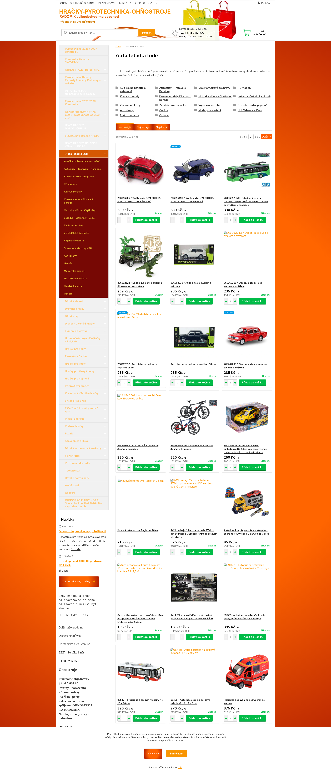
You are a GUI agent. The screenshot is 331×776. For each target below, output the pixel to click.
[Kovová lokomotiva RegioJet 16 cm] (140, 502)
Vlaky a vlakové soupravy (79, 176)
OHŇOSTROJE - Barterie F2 (82, 70)
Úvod (118, 46)
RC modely (70, 184)
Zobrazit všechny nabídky (76, 581)
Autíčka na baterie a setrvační (81, 161)
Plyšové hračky (74, 426)
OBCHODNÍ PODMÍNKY (82, 3)
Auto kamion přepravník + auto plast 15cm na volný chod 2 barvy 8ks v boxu (246, 532)
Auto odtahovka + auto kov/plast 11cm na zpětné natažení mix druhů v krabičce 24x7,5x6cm (140, 618)
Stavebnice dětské (77, 441)
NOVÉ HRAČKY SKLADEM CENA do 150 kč (81, 145)
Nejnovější (124, 127)
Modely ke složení (74, 271)
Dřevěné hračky (74, 309)
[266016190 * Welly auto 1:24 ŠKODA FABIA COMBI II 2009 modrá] (193, 170)
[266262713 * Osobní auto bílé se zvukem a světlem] (247, 255)
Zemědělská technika (76, 233)
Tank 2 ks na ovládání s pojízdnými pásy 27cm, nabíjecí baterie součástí (191, 616)
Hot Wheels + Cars (75, 278)
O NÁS (63, 3)
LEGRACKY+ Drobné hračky (82, 136)
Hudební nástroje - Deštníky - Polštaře (82, 340)
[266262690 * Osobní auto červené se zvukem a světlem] (247, 336)
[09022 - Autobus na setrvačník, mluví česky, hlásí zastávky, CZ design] (247, 587)
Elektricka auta (73, 286)
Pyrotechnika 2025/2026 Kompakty (80, 103)
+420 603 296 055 (191, 33)
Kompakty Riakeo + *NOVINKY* (77, 61)
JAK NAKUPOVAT (107, 3)
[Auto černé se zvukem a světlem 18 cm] (193, 336)
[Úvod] (85, 15)
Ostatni (70, 493)
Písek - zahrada (74, 418)
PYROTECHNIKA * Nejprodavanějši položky (80, 92)
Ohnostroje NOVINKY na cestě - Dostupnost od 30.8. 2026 (82, 115)
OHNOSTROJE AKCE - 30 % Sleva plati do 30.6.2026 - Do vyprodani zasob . (83, 503)
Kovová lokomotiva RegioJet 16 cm (137, 530)
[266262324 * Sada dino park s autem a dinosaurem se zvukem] (140, 255)
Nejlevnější (143, 127)
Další (265, 137)
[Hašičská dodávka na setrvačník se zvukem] (247, 672)
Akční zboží (72, 485)
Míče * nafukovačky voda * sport (81, 410)
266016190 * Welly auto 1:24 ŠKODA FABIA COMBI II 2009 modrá (192, 199)
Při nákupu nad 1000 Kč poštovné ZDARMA (81, 563)
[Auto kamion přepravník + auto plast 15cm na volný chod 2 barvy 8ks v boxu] (247, 502)
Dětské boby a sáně (77, 478)
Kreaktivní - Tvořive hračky (81, 393)
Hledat (147, 33)
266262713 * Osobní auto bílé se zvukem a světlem (243, 284)
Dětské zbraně (74, 301)
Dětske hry (72, 316)
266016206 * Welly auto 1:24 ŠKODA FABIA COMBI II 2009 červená (139, 199)
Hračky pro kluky (75, 364)
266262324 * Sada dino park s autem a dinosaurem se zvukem (139, 284)
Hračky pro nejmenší (77, 378)
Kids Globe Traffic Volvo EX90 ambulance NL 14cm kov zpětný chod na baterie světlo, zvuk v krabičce (245, 449)
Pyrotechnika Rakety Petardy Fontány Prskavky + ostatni (83, 80)
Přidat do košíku (146, 220)
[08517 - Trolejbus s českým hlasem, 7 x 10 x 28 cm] (140, 672)
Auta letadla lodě (77, 154)
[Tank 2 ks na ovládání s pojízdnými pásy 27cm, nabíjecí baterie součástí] (193, 587)
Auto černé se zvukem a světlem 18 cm (193, 364)
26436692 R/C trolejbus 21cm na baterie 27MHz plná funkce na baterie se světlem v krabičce (246, 201)
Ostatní (68, 293)
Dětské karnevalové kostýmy (83, 448)
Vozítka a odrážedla (77, 463)
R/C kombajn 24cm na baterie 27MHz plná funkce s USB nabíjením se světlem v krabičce (193, 534)
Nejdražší (161, 127)
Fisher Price (72, 456)
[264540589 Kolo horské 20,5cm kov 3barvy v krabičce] (140, 417)
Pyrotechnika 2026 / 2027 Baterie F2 (81, 50)
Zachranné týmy (73, 225)
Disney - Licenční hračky (80, 323)
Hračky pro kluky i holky (79, 371)
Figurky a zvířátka (76, 331)
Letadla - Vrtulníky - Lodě (79, 218)
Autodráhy (70, 255)
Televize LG (72, 470)
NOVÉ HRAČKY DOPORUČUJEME (75, 127)
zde (180, 767)
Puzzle (69, 433)
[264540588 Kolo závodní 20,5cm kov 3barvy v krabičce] (193, 417)
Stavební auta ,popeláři (78, 248)
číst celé (76, 549)
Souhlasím (176, 753)
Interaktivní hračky (77, 386)
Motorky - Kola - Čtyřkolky (80, 210)
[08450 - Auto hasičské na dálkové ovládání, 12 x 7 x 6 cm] (193, 672)
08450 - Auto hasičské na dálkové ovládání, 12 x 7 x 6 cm (190, 701)
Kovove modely (73, 191)
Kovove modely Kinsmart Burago (78, 201)
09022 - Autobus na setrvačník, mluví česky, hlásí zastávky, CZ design (245, 616)
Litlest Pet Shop (75, 401)
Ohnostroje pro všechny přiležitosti (82, 531)
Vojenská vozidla (74, 240)
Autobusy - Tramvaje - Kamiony (82, 169)
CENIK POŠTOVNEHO (146, 3)
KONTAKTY (125, 3)
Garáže (68, 263)
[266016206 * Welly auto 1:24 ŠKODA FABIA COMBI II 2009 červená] (140, 170)
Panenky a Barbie (76, 356)
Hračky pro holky (75, 349)
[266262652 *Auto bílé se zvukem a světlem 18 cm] (140, 336)
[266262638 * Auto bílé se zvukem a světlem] (193, 255)
